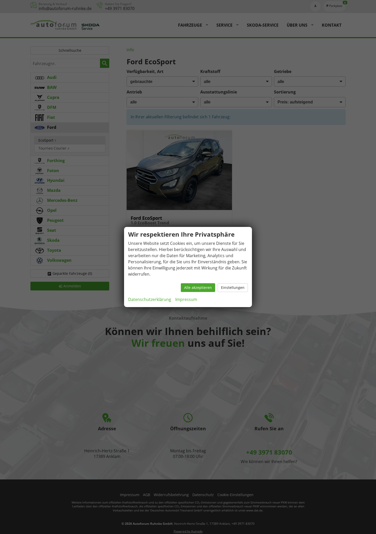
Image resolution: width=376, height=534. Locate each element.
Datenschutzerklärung (149, 299)
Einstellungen (233, 287)
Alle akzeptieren (198, 287)
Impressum (186, 299)
